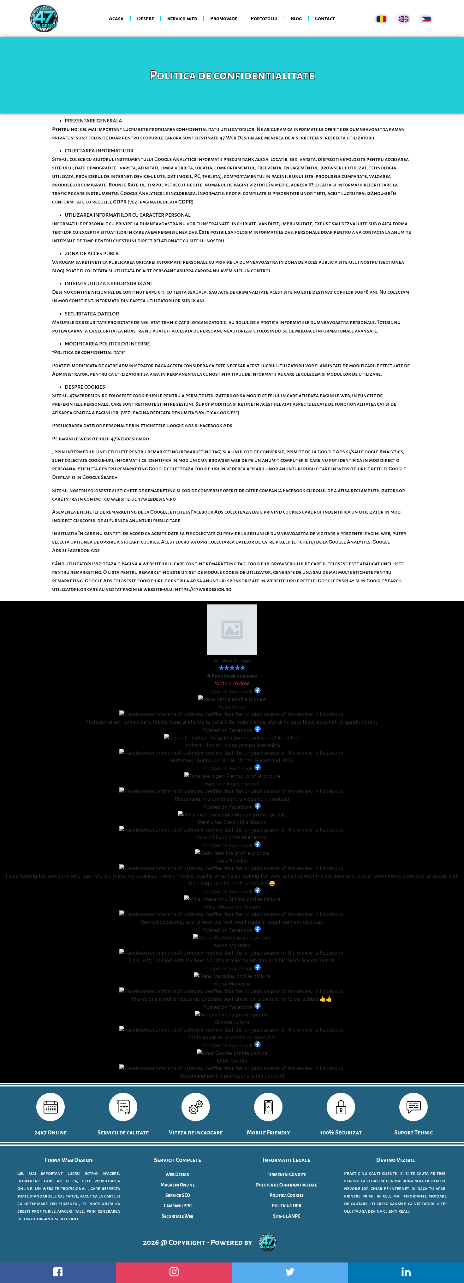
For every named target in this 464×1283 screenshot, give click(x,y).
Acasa (116, 18)
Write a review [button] (232, 683)
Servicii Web (182, 18)
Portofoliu (264, 18)
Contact (325, 18)
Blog (296, 18)
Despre (145, 18)
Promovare (223, 18)
